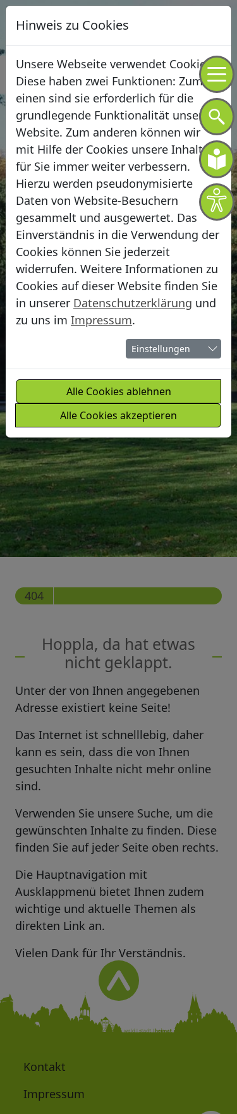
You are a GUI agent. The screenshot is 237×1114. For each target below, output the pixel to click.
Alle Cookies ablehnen (118, 391)
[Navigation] (216, 74)
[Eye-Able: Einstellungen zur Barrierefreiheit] (216, 202)
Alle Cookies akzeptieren (118, 415)
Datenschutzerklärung (132, 302)
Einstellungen (160, 349)
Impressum (101, 319)
